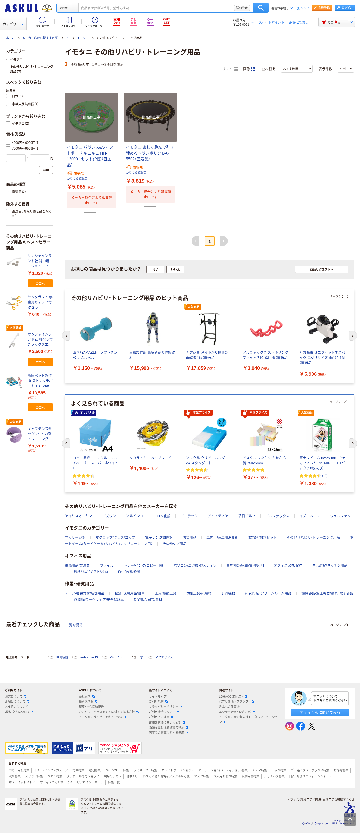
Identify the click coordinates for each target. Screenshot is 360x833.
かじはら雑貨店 (77, 178)
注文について (14, 696)
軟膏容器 (62, 657)
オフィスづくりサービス (56, 782)
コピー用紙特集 (19, 770)
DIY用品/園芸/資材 (148, 600)
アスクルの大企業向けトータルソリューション (248, 719)
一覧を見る (74, 625)
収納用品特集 (250, 776)
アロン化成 (161, 516)
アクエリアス (164, 657)
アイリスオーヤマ (78, 516)
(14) (324, 475)
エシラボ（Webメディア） (235, 712)
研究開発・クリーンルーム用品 (268, 593)
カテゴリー (11, 24)
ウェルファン (340, 516)
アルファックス (277, 516)
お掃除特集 (341, 770)
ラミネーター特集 (145, 770)
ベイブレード (119, 657)
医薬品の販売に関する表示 (166, 733)
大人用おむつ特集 (225, 776)
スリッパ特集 (34, 776)
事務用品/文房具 (77, 565)
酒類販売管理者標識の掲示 (166, 727)
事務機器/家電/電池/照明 (245, 565)
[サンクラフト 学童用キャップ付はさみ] (15, 303)
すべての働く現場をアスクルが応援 (166, 776)
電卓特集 (78, 770)
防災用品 (189, 537)
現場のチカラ (112, 776)
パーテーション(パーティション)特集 (223, 770)
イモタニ (83, 38)
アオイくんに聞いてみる (320, 712)
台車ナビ (132, 776)
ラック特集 (279, 770)
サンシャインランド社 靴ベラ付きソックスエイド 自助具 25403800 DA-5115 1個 (40, 339)
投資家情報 (86, 701)
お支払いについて (16, 707)
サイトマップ (158, 696)
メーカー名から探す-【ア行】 (40, 38)
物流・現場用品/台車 (130, 593)
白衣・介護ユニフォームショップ (310, 776)
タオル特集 (55, 776)
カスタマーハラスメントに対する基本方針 (107, 712)
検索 (261, 8)
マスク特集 (201, 776)
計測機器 (228, 593)
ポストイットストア (22, 782)
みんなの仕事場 (229, 707)
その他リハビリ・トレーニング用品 (313, 537)
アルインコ (134, 516)
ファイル (107, 565)
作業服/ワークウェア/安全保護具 (99, 600)
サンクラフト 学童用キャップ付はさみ (40, 302)
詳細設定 (242, 7)
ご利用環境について (162, 712)
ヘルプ (304, 8)
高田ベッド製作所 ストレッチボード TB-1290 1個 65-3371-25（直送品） (40, 381)
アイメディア (218, 516)
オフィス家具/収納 (288, 565)
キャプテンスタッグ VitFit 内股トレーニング (40, 434)
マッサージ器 (75, 537)
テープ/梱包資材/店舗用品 (85, 593)
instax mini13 (89, 657)
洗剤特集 (15, 776)
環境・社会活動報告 (91, 707)
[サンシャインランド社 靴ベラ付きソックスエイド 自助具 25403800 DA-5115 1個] (15, 340)
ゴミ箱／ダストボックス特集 (310, 770)
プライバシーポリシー (163, 707)
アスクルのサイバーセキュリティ (101, 717)
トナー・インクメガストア (51, 770)
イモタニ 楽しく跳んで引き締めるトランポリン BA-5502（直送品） (150, 153)
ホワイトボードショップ (178, 770)
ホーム (10, 38)
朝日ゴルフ (246, 516)
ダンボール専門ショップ (83, 776)
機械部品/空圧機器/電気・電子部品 (327, 593)
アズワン (109, 516)
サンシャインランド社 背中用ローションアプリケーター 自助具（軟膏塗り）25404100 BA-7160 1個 (40, 261)
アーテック (189, 516)
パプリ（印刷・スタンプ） (234, 701)
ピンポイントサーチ (90, 782)
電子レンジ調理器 (159, 537)
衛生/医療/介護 (129, 572)
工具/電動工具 (165, 593)
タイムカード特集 (117, 770)
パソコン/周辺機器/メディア (194, 565)
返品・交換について (17, 712)
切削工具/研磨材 (198, 593)
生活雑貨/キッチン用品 (330, 565)
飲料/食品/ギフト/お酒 (91, 572)
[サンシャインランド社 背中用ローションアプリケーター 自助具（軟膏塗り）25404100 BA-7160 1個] (15, 262)
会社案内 (85, 696)
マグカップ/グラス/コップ (115, 537)
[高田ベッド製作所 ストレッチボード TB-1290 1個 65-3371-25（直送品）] (15, 381)
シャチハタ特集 (274, 776)
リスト (227, 69)
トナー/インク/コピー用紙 (143, 565)
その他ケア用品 (175, 544)
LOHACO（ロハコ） (231, 696)
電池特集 (95, 770)
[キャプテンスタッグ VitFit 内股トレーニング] (15, 435)
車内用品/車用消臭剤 (222, 537)
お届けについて (15, 701)
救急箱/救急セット (262, 537)
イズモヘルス (310, 516)
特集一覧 (114, 782)
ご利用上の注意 (159, 717)
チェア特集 (259, 770)
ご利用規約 (156, 701)
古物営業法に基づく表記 (165, 722)
